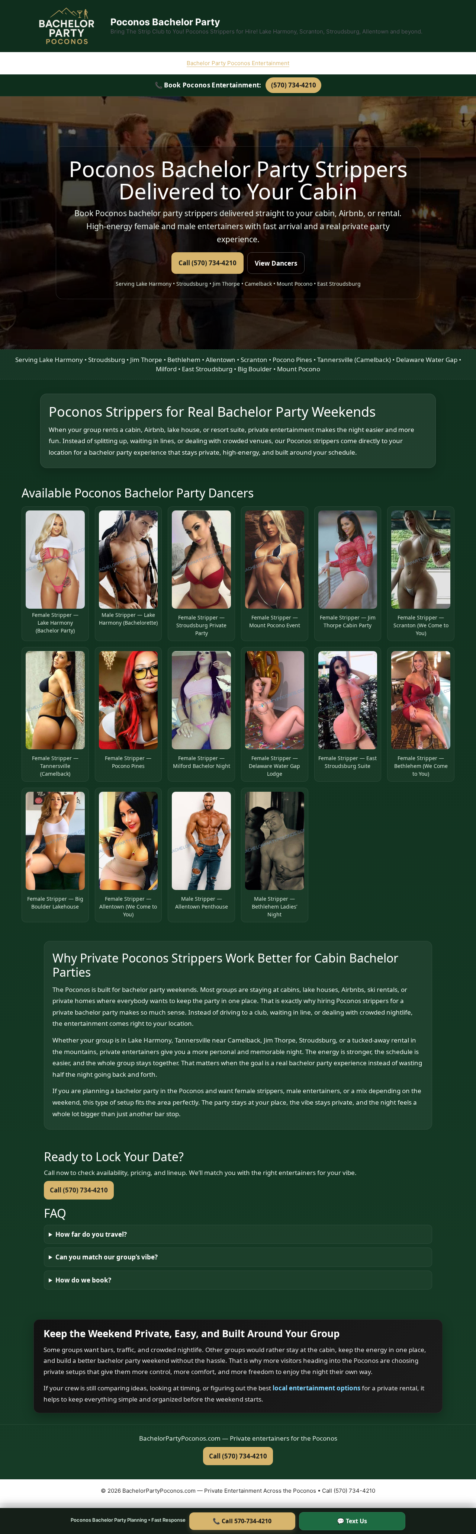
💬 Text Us (352, 1521)
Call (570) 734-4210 (207, 263)
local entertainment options (317, 1388)
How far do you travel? (91, 1234)
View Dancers (276, 263)
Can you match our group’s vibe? (106, 1257)
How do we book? (83, 1280)
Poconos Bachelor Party (165, 22)
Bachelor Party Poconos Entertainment (238, 63)
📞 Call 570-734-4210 (242, 1521)
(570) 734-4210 (293, 85)
